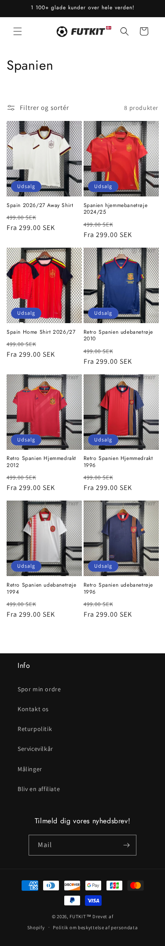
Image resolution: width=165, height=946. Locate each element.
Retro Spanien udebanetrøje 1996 (119, 588)
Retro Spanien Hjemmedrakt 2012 (41, 462)
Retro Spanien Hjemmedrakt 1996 (118, 462)
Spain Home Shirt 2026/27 (41, 332)
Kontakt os (33, 709)
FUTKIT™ (80, 916)
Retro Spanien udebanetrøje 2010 (119, 336)
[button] (17, 31)
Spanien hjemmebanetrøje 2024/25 (116, 209)
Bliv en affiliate (39, 789)
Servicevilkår (35, 749)
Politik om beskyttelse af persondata (95, 927)
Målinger (30, 769)
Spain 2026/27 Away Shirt (40, 205)
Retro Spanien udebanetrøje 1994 (42, 588)
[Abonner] (126, 845)
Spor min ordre (39, 689)
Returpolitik (35, 729)
